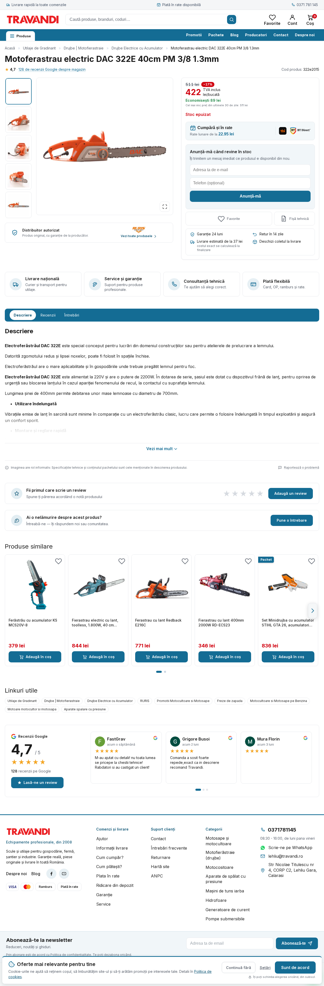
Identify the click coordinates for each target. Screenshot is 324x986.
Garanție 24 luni (210, 234)
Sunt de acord (295, 967)
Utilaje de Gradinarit (39, 48)
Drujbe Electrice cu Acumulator (137, 48)
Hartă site (160, 866)
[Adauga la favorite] (58, 561)
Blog (234, 35)
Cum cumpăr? (110, 857)
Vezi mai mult (159, 448)
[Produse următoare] (312, 610)
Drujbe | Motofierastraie (84, 48)
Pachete (216, 35)
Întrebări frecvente (169, 848)
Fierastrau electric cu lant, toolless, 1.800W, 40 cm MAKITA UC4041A (95, 623)
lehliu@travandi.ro (285, 856)
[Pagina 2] (165, 672)
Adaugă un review (290, 493)
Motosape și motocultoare (218, 841)
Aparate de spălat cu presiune (226, 879)
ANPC (157, 875)
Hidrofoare (216, 900)
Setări (265, 967)
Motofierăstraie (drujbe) (220, 855)
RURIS (144, 701)
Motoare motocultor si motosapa (32, 709)
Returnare (160, 857)
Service (103, 904)
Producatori (256, 35)
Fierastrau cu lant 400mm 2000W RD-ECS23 (221, 622)
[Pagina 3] (207, 790)
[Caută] (231, 19)
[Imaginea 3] (18, 148)
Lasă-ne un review (40, 782)
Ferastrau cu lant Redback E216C (158, 622)
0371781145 (282, 829)
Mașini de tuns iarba (225, 890)
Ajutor (102, 838)
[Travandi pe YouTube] (64, 874)
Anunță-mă (250, 196)
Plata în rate (107, 875)
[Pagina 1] (159, 672)
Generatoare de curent (228, 909)
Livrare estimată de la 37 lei (219, 241)
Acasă (10, 48)
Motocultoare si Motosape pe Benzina (278, 701)
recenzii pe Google (31, 771)
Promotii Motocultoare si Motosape (183, 701)
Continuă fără (238, 967)
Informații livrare (112, 848)
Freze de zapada (229, 701)
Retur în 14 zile (271, 234)
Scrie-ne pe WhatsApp (290, 847)
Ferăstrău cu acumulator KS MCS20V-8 (33, 622)
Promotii (194, 35)
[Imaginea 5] (18, 205)
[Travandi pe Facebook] (51, 874)
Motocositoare (219, 867)
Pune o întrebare (292, 520)
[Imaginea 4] (18, 176)
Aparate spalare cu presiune (85, 709)
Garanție (104, 894)
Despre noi (305, 35)
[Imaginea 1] (18, 91)
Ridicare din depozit (114, 885)
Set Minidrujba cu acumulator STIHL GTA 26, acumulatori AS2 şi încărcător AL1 (288, 623)
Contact (280, 35)
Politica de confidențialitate (70, 955)
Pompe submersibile (225, 918)
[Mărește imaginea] (165, 207)
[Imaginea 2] (18, 120)
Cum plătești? (109, 866)
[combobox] (151, 19)
